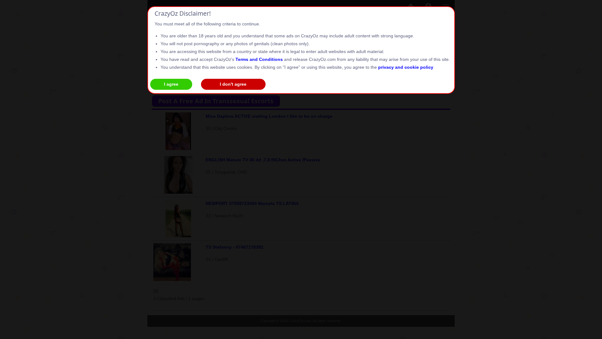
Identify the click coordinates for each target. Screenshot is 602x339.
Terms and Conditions (259, 59)
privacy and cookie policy (405, 67)
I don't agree (233, 84)
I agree (171, 84)
